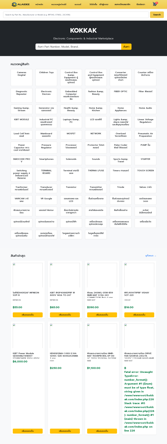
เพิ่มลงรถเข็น (28, 314)
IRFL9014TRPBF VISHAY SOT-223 (136, 294)
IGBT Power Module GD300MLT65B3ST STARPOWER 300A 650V (26, 356)
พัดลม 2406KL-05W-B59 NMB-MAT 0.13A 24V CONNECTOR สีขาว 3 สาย (100, 295)
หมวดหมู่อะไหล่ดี (58, 4)
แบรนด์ (78, 4)
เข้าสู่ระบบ (103, 4)
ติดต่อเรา (140, 4)
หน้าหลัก (39, 4)
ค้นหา (126, 47)
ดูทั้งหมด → (150, 255)
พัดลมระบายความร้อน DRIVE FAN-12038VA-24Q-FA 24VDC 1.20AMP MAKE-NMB (139, 356)
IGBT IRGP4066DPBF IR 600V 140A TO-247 (62, 294)
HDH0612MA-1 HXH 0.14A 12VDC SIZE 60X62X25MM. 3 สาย (64, 356)
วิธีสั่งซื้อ (93, 4)
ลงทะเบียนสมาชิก (122, 4)
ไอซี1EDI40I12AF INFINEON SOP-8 (26, 294)
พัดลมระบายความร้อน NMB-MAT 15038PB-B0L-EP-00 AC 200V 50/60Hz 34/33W (101, 356)
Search (157, 14)
